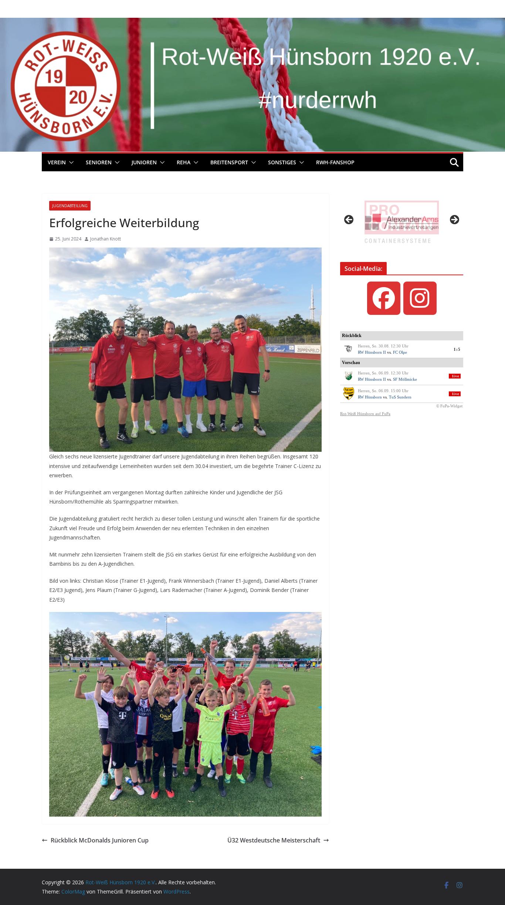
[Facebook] (383, 298)
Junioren (144, 162)
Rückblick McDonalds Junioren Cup (100, 840)
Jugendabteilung (70, 205)
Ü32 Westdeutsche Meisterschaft (273, 840)
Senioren (99, 162)
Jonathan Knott (105, 239)
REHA (183, 162)
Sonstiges (282, 162)
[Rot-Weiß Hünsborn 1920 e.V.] (252, 23)
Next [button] (454, 220)
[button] (70, 162)
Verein (57, 162)
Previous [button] (349, 220)
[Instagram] (420, 298)
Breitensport (229, 162)
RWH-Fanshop (335, 162)
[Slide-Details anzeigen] (401, 222)
